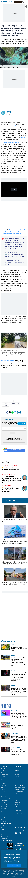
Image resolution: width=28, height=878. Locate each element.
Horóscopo (17, 812)
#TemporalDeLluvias (11, 246)
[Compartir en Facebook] (7, 412)
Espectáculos (4, 800)
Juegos (16, 808)
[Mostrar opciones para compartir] (26, 6)
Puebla (16, 772)
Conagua (5, 405)
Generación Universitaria (18, 797)
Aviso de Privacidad (14, 861)
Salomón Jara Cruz (14, 403)
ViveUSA (17, 806)
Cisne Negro (4, 838)
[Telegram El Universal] (15, 830)
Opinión (5, 462)
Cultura (3, 802)
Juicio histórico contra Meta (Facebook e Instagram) (10, 489)
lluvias (5, 403)
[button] (18, 2)
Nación (3, 768)
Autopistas (4, 819)
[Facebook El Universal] (19, 830)
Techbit (3, 811)
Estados (3, 108)
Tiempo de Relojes (6, 836)
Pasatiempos (18, 810)
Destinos (3, 817)
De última (3, 815)
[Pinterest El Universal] (23, 833)
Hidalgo (17, 774)
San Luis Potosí (19, 778)
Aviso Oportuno (19, 791)
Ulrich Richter (6, 485)
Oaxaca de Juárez (7, 400)
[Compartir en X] (10, 412)
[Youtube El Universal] (16, 833)
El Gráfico (17, 800)
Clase (2, 825)
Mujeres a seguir (5, 772)
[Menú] (26, 1)
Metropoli (3, 787)
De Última (3, 831)
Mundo (3, 783)
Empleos (17, 793)
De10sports (18, 802)
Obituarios (17, 795)
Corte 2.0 (3, 770)
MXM (2, 810)
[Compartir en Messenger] (15, 412)
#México (15, 248)
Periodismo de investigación (4, 775)
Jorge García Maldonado (9, 465)
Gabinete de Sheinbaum (4, 780)
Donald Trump (4, 785)
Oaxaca (17, 770)
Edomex (17, 768)
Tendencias (4, 806)
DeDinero (17, 804)
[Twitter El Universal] (23, 830)
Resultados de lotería (18, 814)
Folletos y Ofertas (19, 789)
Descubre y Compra (20, 787)
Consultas (3, 821)
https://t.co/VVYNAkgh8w (15, 254)
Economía (3, 796)
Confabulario (4, 804)
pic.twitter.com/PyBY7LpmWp (14, 256)
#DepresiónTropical (13, 238)
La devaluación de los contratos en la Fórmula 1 (11, 468)
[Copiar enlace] (18, 412)
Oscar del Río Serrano (9, 474)
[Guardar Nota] (20, 412)
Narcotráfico (4, 791)
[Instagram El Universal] (20, 833)
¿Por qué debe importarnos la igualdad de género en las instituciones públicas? (11, 479)
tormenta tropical (19, 400)
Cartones (3, 794)
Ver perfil (8, 114)
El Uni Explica (4, 778)
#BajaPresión (9, 242)
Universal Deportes (6, 798)
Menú (2, 813)
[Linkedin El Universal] (15, 836)
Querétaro (17, 776)
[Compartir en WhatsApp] (12, 412)
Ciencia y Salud (5, 808)
